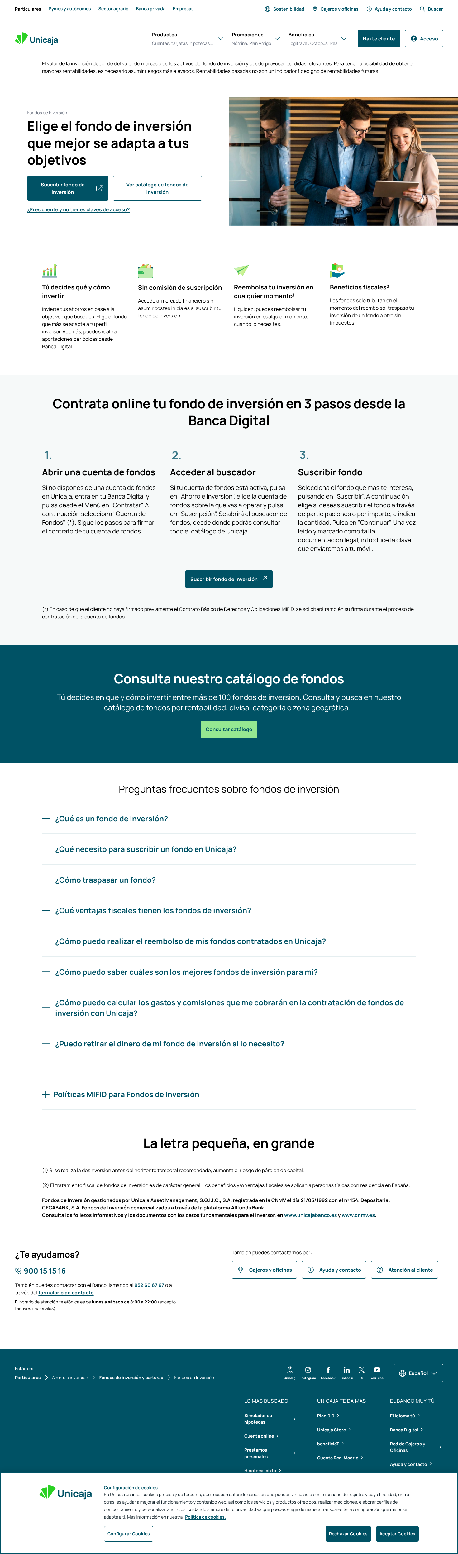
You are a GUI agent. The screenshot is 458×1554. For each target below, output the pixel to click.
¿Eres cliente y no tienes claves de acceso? (78, 209)
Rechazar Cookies (348, 1534)
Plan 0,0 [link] (325, 1416)
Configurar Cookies (128, 1534)
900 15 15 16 (45, 1271)
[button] (290, 1373)
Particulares (28, 1378)
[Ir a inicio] (36, 38)
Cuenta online (259, 1436)
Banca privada (150, 9)
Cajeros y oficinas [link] (340, 9)
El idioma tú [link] (402, 1416)
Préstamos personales (256, 1453)
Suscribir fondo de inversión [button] (63, 188)
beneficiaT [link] (328, 1444)
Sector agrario (113, 9)
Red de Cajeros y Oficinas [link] (407, 1447)
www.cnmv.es (358, 1215)
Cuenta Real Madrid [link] (338, 1458)
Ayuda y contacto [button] (340, 1269)
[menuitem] (28, 8)
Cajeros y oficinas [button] (270, 1269)
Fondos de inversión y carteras (131, 1378)
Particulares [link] (28, 10)
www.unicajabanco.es (310, 1215)
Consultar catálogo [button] (229, 729)
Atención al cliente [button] (411, 1269)
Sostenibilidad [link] (288, 9)
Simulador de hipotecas (258, 1419)
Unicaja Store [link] (331, 1430)
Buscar (435, 9)
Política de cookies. (205, 1517)
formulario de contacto (65, 1292)
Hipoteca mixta (260, 1471)
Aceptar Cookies (397, 1534)
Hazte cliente (379, 38)
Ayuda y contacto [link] (393, 9)
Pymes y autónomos (70, 9)
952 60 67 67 (149, 1285)
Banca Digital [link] (404, 1430)
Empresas (183, 9)
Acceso (429, 38)
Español (418, 1373)
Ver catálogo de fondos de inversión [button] (157, 188)
